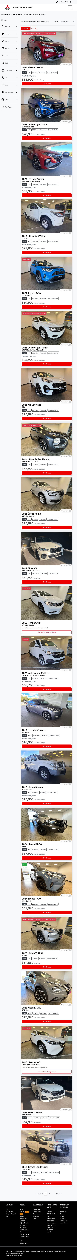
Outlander (23, 1225)
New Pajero (22, 1210)
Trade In (36, 1216)
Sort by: (57, 21)
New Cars (36, 1214)
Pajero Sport (24, 1223)
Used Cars (36, 1209)
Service (49, 1211)
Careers (62, 1214)
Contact (62, 1218)
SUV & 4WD (10, 1211)
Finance (35, 1218)
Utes (7, 1209)
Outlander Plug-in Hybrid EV (24, 1229)
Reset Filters (25, 28)
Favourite (64, 64)
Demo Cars (37, 1211)
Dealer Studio (18, 1255)
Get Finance (47, 84)
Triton (22, 1216)
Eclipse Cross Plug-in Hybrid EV (24, 1236)
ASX (21, 1241)
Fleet (62, 1216)
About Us (63, 1211)
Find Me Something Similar (47, 632)
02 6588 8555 (63, 2)
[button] (70, 7)
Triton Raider (24, 1243)
